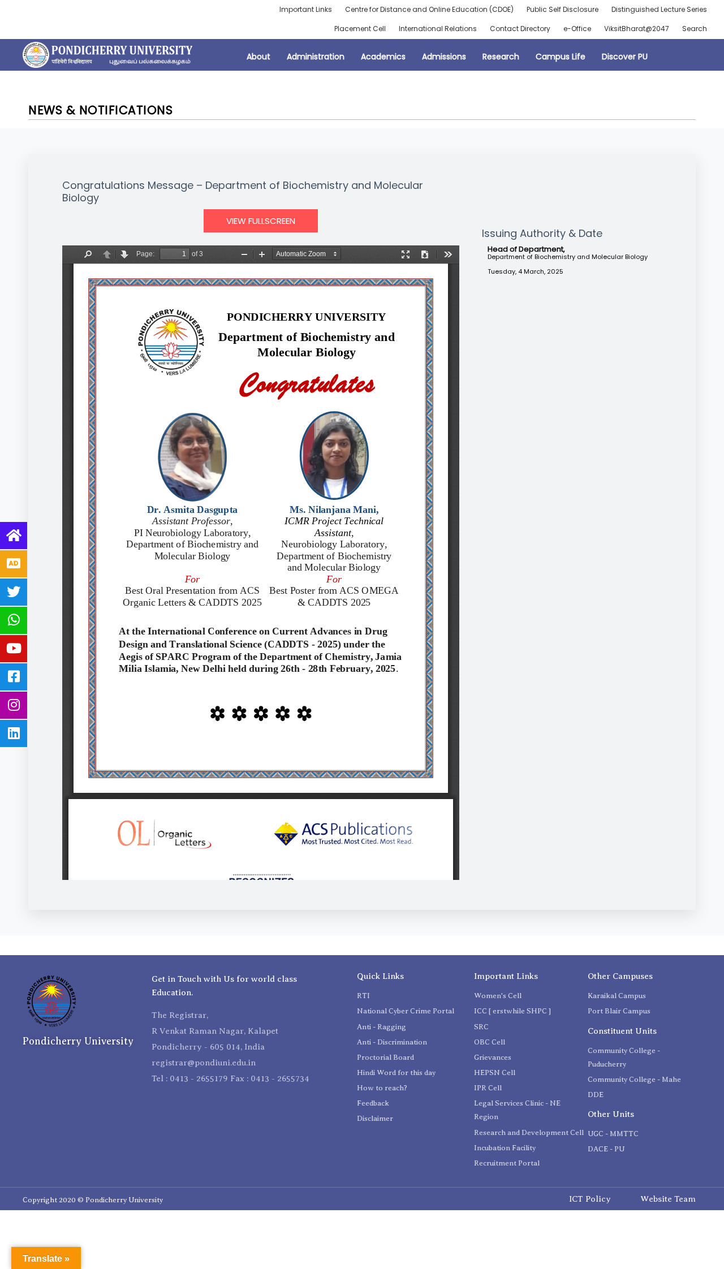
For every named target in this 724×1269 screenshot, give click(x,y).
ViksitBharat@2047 (636, 28)
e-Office (577, 28)
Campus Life (560, 56)
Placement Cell (360, 28)
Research (500, 56)
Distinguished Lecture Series (659, 9)
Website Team (668, 1198)
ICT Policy (590, 1198)
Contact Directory (520, 28)
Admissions (444, 56)
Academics (383, 56)
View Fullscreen (260, 221)
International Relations (438, 28)
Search (694, 28)
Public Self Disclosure (562, 9)
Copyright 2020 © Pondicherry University (93, 1199)
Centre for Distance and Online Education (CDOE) (429, 9)
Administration (315, 56)
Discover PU (625, 56)
